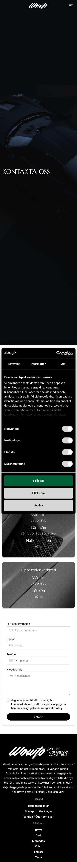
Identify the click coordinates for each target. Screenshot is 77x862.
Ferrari (38, 851)
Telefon (11, 654)
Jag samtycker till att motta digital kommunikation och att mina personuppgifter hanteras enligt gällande (38, 704)
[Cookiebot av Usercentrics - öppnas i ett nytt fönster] (56, 353)
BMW (38, 830)
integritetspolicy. (52, 708)
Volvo (38, 846)
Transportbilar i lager (38, 811)
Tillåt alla (38, 480)
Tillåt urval (38, 493)
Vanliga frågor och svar (38, 816)
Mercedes (38, 840)
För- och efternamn (18, 623)
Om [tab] (63, 363)
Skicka (38, 716)
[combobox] (11, 661)
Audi (38, 835)
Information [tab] (38, 363)
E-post (11, 639)
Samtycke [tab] (13, 363)
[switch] (67, 440)
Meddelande (14, 669)
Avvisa (38, 505)
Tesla (38, 857)
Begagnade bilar (38, 805)
